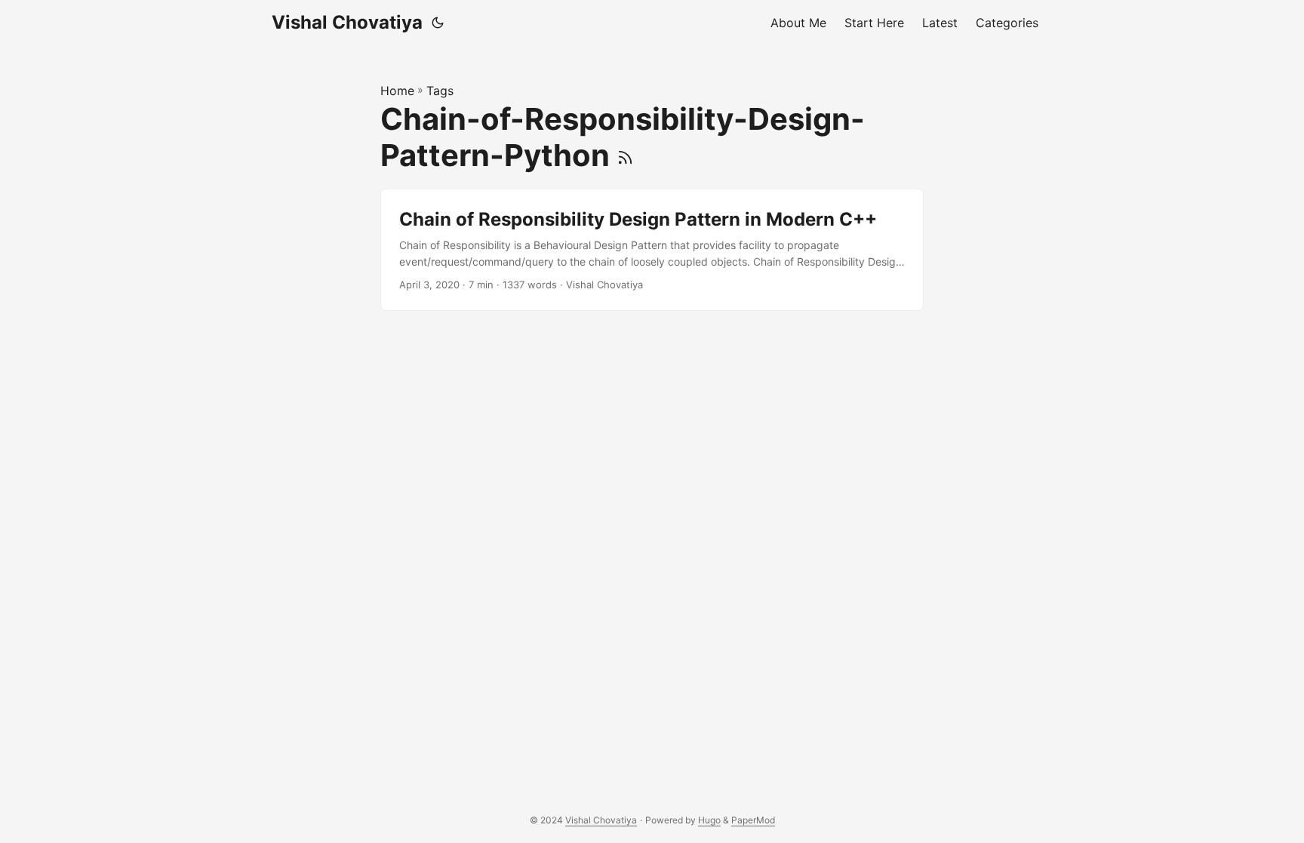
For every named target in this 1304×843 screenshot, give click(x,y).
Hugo (709, 820)
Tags (440, 90)
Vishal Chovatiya (347, 22)
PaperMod (753, 820)
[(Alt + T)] (438, 22)
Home (397, 90)
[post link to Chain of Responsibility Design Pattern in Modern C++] (652, 250)
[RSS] (625, 155)
